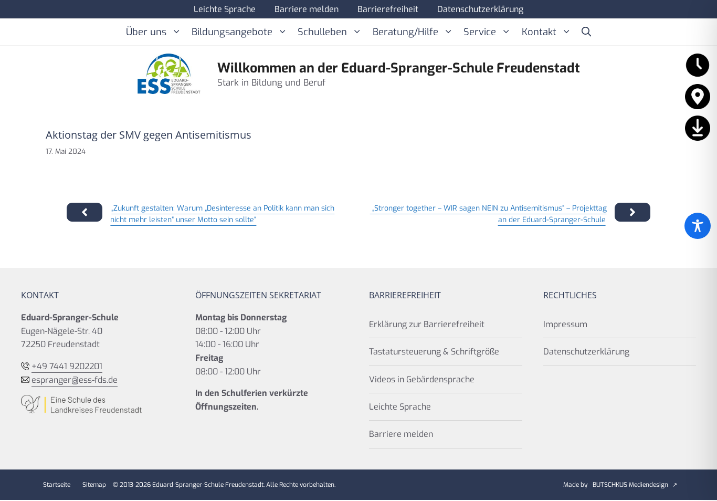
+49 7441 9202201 (66, 366)
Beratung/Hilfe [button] (405, 32)
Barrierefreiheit (387, 9)
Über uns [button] (146, 32)
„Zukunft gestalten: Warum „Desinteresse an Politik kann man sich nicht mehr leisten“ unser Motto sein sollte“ (222, 214)
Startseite (56, 485)
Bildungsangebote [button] (232, 32)
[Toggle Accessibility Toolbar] (697, 226)
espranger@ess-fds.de (74, 379)
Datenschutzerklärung (480, 9)
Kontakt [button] (539, 32)
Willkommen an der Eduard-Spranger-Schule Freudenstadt (398, 68)
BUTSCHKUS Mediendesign (630, 485)
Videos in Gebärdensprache (422, 379)
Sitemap (94, 485)
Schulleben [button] (322, 32)
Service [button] (479, 32)
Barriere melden (307, 9)
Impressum (565, 324)
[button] (586, 32)
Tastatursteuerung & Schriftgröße (434, 351)
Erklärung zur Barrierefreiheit (426, 324)
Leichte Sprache (225, 9)
